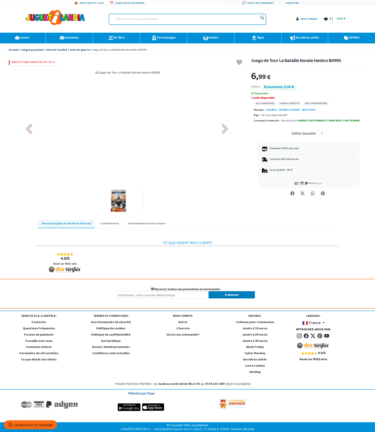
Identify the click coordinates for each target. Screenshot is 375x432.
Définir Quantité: (304, 133)
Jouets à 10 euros (255, 329)
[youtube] (327, 335)
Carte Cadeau (255, 366)
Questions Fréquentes (39, 329)
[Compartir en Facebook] (292, 193)
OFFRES (353, 38)
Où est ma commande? (182, 335)
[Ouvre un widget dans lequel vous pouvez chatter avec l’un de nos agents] (30, 425)
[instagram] (299, 335)
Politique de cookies (110, 329)
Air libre (119, 38)
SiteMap (255, 372)
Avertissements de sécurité (111, 322)
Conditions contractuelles (111, 353)
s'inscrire (183, 329)
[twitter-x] (313, 335)
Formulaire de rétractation (38, 353)
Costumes (71, 38)
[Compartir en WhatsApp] (313, 193)
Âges (260, 38)
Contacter (38, 322)
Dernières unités (307, 38)
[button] (29, 129)
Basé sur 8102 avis (65, 261)
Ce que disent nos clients (39, 360)
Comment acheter (39, 347)
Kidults (213, 38)
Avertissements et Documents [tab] (146, 224)
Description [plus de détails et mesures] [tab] (66, 224)
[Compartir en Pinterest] (323, 193)
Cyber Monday (255, 353)
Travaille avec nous (39, 341)
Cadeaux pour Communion (255, 322)
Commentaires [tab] (109, 224)
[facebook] (306, 335)
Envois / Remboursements (111, 347)
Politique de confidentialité (110, 335)
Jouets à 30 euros (255, 341)
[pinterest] (320, 335)
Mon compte (309, 19)
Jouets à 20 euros (255, 335)
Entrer (183, 322)
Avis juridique (111, 341)
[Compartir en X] (302, 193)
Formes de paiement (39, 335)
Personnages (166, 38)
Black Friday (255, 347)
